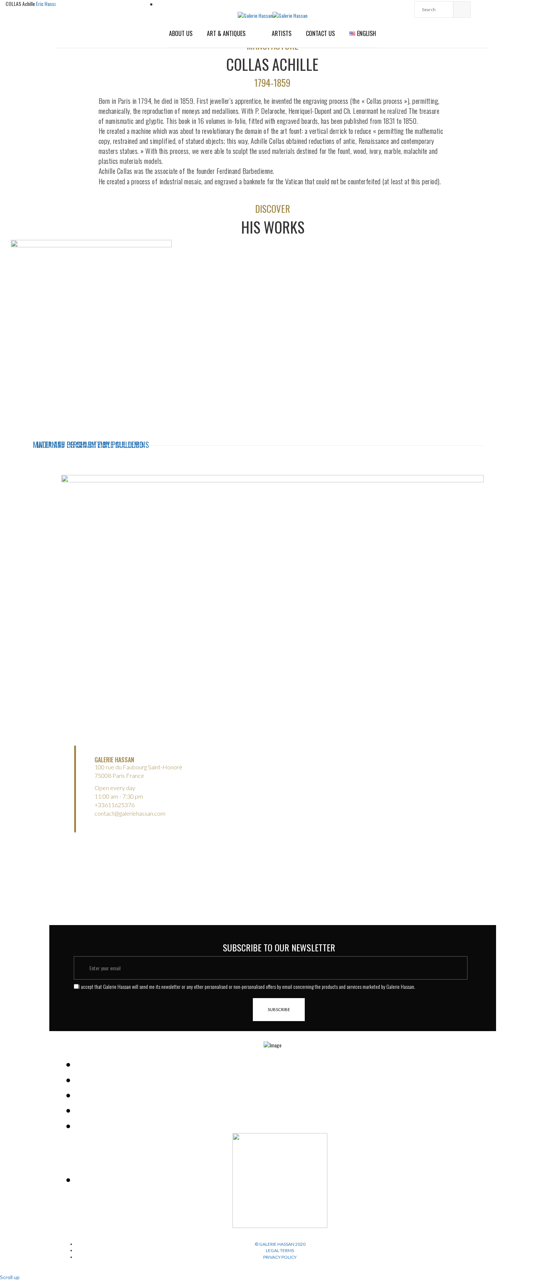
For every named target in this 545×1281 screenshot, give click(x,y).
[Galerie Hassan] (255, 15)
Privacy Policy (280, 1257)
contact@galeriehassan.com (130, 813)
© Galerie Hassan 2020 (280, 1244)
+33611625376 (115, 804)
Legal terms (280, 1250)
